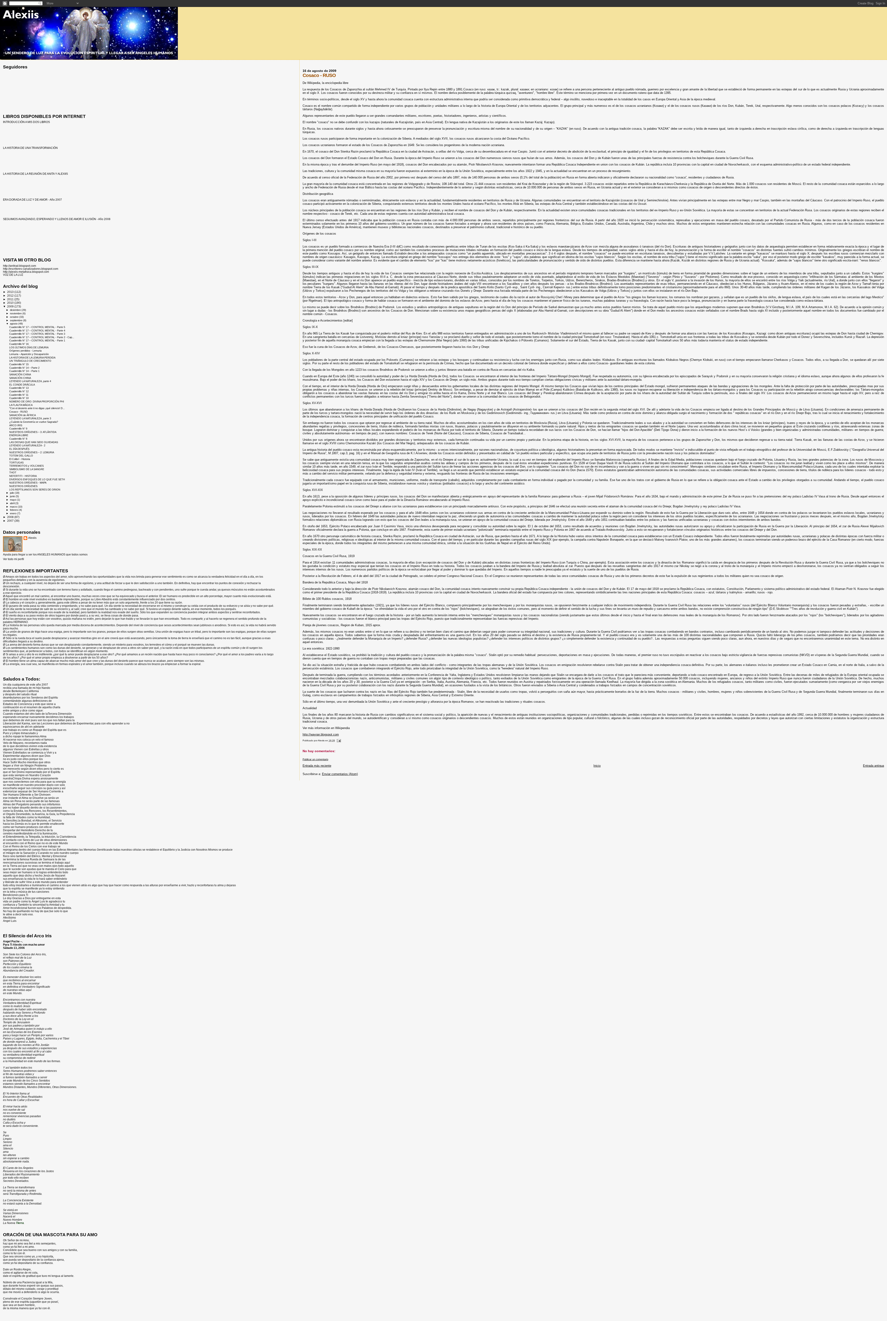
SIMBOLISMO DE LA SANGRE (26, 469)
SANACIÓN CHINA (20, 374)
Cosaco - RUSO (18, 411)
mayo (13, 499)
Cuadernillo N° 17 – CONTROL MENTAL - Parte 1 (37, 340)
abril (12, 503)
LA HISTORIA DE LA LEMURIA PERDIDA (32, 357)
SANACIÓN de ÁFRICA (22, 415)
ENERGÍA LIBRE (18, 435)
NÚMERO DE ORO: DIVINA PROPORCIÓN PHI (36, 401)
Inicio (597, 765)
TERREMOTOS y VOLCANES (26, 465)
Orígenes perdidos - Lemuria (25, 350)
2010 (10, 302)
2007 (10, 520)
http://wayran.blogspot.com (321, 734)
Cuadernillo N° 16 (19, 344)
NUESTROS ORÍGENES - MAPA (27, 482)
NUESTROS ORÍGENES (23, 486)
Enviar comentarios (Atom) (340, 774)
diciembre (15, 310)
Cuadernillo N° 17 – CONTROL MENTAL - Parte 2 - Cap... (41, 337)
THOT (12, 472)
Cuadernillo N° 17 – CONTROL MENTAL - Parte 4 (37, 330)
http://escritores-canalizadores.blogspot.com (30, 268)
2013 (10, 291)
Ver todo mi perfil (13, 559)
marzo (14, 506)
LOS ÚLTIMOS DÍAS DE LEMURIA (29, 347)
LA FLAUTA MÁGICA (21, 405)
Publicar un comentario (315, 759)
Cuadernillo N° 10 (19, 398)
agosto (14, 323)
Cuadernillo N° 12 (19, 391)
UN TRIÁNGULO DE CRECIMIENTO (30, 360)
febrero (14, 510)
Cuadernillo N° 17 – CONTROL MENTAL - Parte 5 (37, 327)
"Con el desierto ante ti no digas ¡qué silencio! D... (37, 408)
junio (13, 496)
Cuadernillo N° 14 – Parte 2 (24, 367)
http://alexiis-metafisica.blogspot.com (26, 271)
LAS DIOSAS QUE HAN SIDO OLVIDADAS (33, 442)
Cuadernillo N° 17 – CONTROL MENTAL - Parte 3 (37, 333)
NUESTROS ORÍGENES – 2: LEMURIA (31, 452)
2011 (10, 299)
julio (12, 492)
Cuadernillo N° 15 (19, 364)
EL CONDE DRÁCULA (22, 384)
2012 (10, 295)
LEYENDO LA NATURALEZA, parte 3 (30, 418)
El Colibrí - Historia (19, 459)
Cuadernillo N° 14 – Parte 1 (24, 371)
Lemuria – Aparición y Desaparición (29, 354)
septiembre (16, 320)
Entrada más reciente (317, 765)
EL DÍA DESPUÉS (19, 448)
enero (13, 513)
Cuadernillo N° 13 (19, 387)
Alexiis (32, 537)
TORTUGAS (16, 462)
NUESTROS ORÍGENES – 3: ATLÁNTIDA (32, 432)
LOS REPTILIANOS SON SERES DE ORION (34, 489)
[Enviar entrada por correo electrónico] (339, 740)
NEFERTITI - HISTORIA (23, 476)
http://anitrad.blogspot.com (19, 265)
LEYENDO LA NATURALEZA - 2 (27, 445)
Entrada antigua (873, 765)
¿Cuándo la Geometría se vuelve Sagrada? (33, 421)
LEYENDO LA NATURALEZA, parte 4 (30, 381)
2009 (10, 306)
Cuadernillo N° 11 (18, 394)
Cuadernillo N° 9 (18, 428)
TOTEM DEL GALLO (21, 455)
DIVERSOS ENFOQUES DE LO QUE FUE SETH (37, 479)
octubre (14, 317)
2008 (10, 516)
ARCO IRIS (15, 425)
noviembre (16, 313)
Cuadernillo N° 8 (18, 438)
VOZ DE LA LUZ (13, 274)
